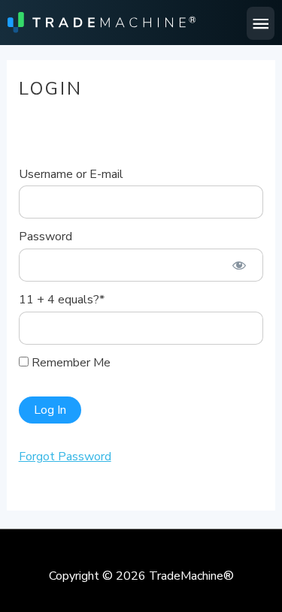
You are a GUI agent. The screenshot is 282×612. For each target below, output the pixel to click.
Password (45, 236)
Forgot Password (65, 456)
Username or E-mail (71, 174)
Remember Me (70, 362)
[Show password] (239, 265)
